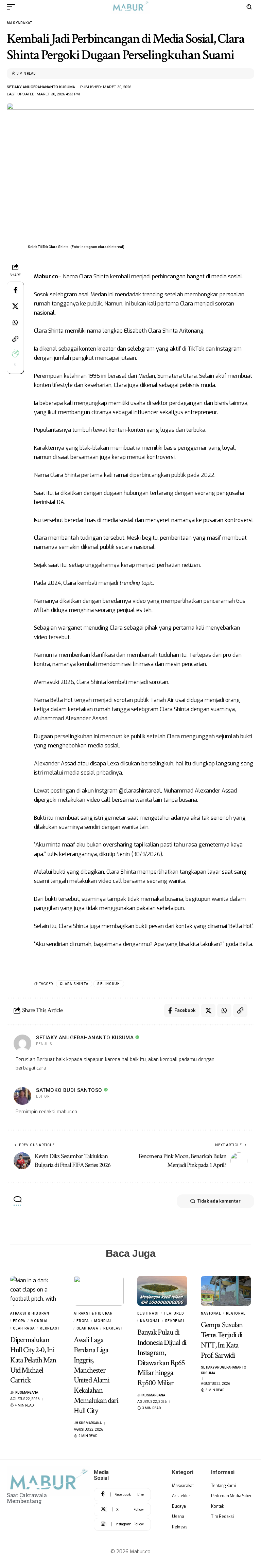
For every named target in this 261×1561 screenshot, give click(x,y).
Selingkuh (108, 984)
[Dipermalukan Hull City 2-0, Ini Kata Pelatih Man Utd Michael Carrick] (35, 1291)
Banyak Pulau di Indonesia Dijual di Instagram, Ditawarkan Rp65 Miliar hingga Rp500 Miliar (161, 1357)
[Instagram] (122, 1524)
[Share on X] (15, 306)
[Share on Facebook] (15, 290)
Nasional (150, 1321)
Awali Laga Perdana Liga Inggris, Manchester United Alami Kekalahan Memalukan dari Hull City (96, 1375)
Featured (174, 1313)
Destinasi (148, 1313)
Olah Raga (24, 1328)
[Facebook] (122, 1494)
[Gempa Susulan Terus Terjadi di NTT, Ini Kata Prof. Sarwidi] (226, 1291)
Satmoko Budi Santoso (69, 1090)
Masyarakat (20, 23)
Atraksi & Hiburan (29, 1313)
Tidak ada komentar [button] (219, 1201)
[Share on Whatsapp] (15, 322)
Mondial (40, 1321)
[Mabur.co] (130, 7)
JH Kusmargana (24, 1392)
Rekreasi (49, 1328)
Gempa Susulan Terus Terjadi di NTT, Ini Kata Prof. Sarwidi (222, 1340)
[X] (122, 1509)
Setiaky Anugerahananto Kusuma (41, 87)
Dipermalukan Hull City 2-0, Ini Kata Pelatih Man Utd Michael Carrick (33, 1360)
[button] (12, 7)
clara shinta (74, 984)
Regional (236, 1313)
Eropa (19, 1321)
